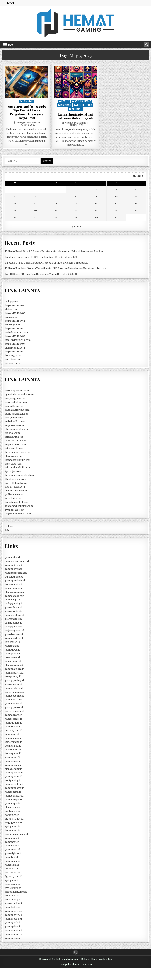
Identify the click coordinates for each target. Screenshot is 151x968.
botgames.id (12, 815)
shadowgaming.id (15, 592)
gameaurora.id (13, 715)
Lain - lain (28, 101)
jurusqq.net (11, 317)
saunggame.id (13, 661)
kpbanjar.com (13, 471)
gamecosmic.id (13, 718)
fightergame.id (13, 876)
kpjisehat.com (13, 463)
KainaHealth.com (15, 486)
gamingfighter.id (14, 788)
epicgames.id (12, 826)
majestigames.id (14, 630)
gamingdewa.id (13, 569)
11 (136, 196)
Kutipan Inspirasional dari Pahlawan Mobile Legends (75, 116)
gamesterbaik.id (14, 615)
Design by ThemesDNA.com (75, 964)
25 (136, 210)
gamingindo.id (13, 922)
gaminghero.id (13, 914)
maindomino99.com (16, 332)
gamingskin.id (13, 761)
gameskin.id (12, 838)
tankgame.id (12, 895)
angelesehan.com (15, 425)
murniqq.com (12, 359)
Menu (10, 3)
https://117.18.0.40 (15, 351)
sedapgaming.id (14, 603)
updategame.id (13, 742)
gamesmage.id (13, 799)
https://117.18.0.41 (15, 328)
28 (55, 217)
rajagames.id (12, 642)
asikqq (9, 526)
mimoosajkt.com (14, 448)
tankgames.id (12, 830)
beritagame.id (13, 745)
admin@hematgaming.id (28, 122)
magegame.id (12, 884)
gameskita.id (12, 557)
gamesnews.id (13, 703)
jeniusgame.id (13, 753)
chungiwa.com (13, 456)
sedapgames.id (13, 626)
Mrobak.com (12, 433)
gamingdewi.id (13, 565)
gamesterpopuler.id (17, 561)
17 (116, 203)
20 (35, 210)
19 (15, 210)
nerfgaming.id (13, 780)
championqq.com (15, 347)
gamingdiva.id (13, 926)
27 (35, 217)
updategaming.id (14, 692)
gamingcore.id (13, 918)
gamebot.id (11, 857)
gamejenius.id (13, 653)
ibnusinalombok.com (17, 502)
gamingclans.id (13, 765)
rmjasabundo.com (15, 444)
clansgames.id (13, 807)
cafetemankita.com (16, 440)
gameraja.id (12, 645)
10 (116, 196)
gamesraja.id (12, 599)
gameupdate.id (13, 722)
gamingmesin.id (14, 911)
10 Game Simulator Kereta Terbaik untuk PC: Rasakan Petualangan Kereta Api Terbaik (55, 268)
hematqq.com (13, 355)
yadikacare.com (14, 494)
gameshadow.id (14, 638)
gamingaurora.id (14, 669)
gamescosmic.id (14, 695)
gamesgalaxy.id (14, 688)
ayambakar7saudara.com (19, 394)
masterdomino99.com (18, 340)
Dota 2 (65, 101)
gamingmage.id (14, 772)
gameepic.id (12, 864)
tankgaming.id (13, 899)
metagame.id (12, 872)
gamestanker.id (14, 903)
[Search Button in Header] (146, 44)
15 (76, 203)
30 (96, 217)
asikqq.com (11, 301)
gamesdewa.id (13, 607)
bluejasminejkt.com (16, 429)
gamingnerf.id (13, 757)
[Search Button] (75, 952)
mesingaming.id (14, 930)
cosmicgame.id (13, 738)
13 (35, 203)
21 (56, 210)
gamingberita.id (14, 672)
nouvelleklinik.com (16, 483)
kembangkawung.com (17, 452)
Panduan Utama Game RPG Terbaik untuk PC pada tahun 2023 (41, 257)
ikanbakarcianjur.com (17, 459)
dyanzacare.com (14, 509)
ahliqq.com (11, 309)
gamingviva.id (13, 938)
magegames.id (13, 822)
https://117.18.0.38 (15, 336)
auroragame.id (13, 730)
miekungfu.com (14, 436)
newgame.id (12, 734)
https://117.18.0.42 (15, 320)
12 (15, 203)
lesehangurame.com (17, 390)
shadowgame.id (14, 665)
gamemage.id (12, 861)
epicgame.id (12, 880)
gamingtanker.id (14, 784)
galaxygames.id (14, 707)
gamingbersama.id (16, 572)
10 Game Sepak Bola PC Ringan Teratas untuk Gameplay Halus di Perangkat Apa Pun (54, 251)
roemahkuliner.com (16, 402)
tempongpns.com (15, 398)
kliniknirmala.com (15, 479)
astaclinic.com (13, 498)
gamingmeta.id (13, 776)
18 (136, 203)
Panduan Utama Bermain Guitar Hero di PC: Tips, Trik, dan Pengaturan (46, 262)
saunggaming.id (14, 588)
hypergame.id (13, 888)
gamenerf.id (12, 841)
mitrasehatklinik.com (17, 467)
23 (96, 210)
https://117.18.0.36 (15, 305)
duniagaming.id (14, 576)
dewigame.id (12, 657)
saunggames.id (13, 622)
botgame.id (11, 868)
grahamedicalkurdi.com (19, 506)
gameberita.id (13, 726)
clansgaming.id (13, 768)
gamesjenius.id (13, 611)
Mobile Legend (84, 105)
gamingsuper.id (14, 934)
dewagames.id (13, 618)
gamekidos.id (12, 907)
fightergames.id (14, 818)
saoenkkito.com (14, 406)
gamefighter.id (13, 853)
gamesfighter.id (14, 795)
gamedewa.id (12, 649)
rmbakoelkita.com (15, 421)
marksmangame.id (16, 891)
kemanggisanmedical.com (20, 475)
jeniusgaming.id (14, 584)
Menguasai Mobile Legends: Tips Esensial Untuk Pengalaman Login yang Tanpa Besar (26, 112)
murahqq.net (12, 324)
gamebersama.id (14, 634)
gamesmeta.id (13, 791)
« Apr (71, 226)
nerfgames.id (12, 811)
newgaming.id (13, 676)
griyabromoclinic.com (18, 513)
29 (75, 217)
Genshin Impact (83, 101)
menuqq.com (12, 363)
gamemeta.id (12, 849)
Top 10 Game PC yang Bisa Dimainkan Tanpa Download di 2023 (41, 274)
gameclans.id (12, 845)
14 (56, 203)
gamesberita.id (13, 699)
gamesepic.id (12, 803)
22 (75, 210)
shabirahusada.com (16, 490)
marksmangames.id (16, 834)
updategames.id (14, 711)
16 (96, 203)
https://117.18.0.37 (15, 343)
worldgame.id (13, 749)
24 (116, 210)
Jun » (79, 226)
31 (116, 217)
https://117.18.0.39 (15, 313)
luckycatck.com (14, 417)
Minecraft (65, 105)
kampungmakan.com (17, 413)
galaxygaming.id (14, 680)
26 (14, 217)
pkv (7, 529)
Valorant (77, 109)
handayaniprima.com (17, 409)
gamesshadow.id (14, 596)
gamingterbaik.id (15, 580)
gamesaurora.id (14, 684)
